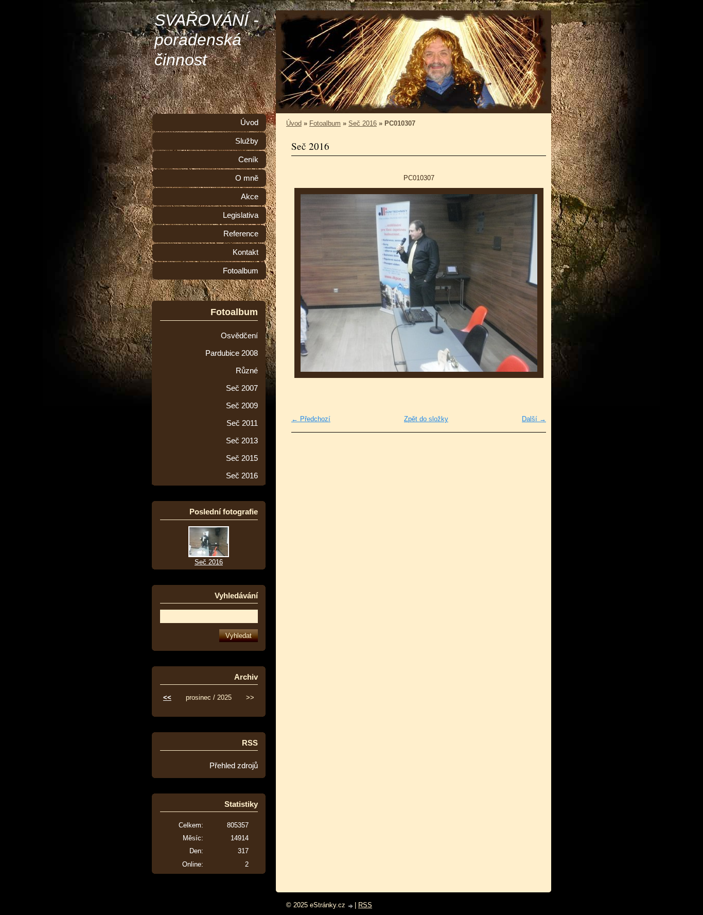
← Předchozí (310, 419)
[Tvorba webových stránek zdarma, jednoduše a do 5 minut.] (351, 906)
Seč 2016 (362, 123)
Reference (240, 234)
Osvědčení (239, 336)
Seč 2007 (242, 388)
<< (167, 697)
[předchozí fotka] (308, 283)
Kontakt (245, 252)
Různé (247, 371)
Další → (534, 419)
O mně (246, 178)
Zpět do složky (426, 419)
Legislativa (240, 215)
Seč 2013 (242, 441)
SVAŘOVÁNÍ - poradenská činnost (206, 40)
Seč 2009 (242, 406)
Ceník (248, 160)
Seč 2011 (242, 423)
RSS (365, 905)
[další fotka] (529, 283)
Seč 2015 (242, 458)
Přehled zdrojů (233, 766)
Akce (249, 197)
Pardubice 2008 (231, 353)
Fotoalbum (325, 123)
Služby (246, 141)
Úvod (294, 123)
